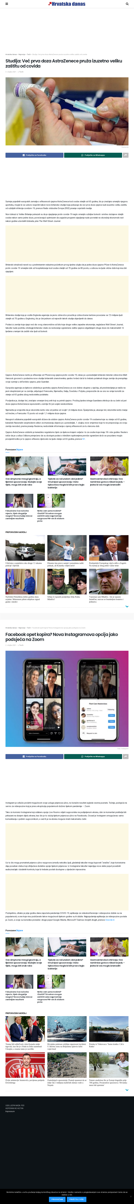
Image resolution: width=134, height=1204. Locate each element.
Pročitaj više (76, 1199)
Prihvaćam (57, 1199)
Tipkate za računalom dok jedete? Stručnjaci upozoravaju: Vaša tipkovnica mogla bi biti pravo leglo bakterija (66, 483)
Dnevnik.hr (110, 920)
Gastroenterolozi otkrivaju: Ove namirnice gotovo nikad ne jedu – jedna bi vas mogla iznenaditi (107, 481)
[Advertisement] (67, 35)
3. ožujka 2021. (11, 72)
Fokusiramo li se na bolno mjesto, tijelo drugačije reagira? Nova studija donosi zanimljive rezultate (18, 515)
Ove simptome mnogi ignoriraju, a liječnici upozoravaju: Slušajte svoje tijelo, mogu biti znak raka (23, 481)
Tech (21, 72)
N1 (83, 439)
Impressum (10, 1111)
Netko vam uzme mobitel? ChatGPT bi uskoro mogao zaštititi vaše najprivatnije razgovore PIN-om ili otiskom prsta (50, 516)
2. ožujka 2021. (11, 645)
